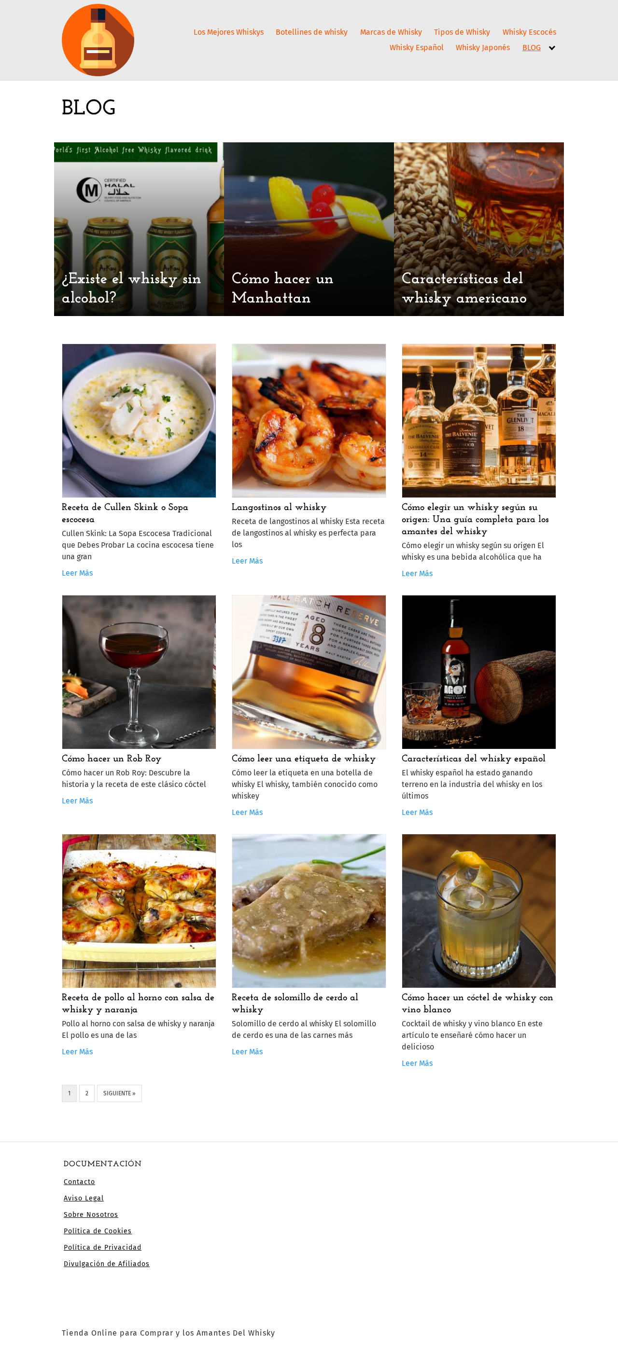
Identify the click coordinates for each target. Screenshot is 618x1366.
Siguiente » (119, 1093)
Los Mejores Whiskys (229, 32)
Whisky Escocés (529, 32)
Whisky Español (417, 47)
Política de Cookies (98, 1231)
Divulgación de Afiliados (107, 1264)
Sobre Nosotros (91, 1215)
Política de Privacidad (102, 1247)
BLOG (531, 47)
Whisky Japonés (483, 47)
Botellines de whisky (312, 32)
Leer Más (77, 573)
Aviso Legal (84, 1198)
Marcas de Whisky (391, 32)
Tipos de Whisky (462, 32)
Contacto (79, 1182)
